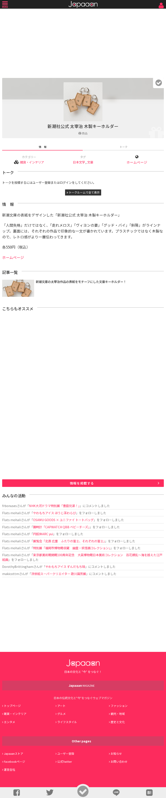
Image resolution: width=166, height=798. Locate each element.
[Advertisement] (83, 42)
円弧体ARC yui (43, 533)
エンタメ (9, 722)
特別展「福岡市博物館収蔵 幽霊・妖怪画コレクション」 (71, 548)
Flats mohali (11, 512)
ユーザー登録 (65, 753)
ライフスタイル (67, 722)
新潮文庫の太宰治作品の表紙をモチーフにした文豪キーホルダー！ (81, 281)
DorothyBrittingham (17, 566)
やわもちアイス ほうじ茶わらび (54, 512)
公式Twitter (64, 761)
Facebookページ (14, 761)
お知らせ (116, 753)
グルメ (61, 714)
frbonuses (9, 505)
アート (61, 706)
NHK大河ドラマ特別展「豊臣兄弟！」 (54, 505)
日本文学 (79, 162)
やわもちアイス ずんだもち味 (65, 566)
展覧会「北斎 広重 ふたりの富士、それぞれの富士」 (69, 541)
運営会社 (9, 769)
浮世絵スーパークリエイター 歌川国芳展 (58, 573)
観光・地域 (118, 714)
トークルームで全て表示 (84, 192)
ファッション (119, 706)
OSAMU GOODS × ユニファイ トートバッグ (63, 519)
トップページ (12, 706)
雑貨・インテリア (32, 162)
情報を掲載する (82, 483)
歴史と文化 (118, 722)
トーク (124, 147)
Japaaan (83, 4)
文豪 (90, 162)
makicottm (10, 573)
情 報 (42, 147)
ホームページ (136, 162)
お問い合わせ (119, 761)
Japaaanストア (13, 753)
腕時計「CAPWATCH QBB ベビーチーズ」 (61, 527)
